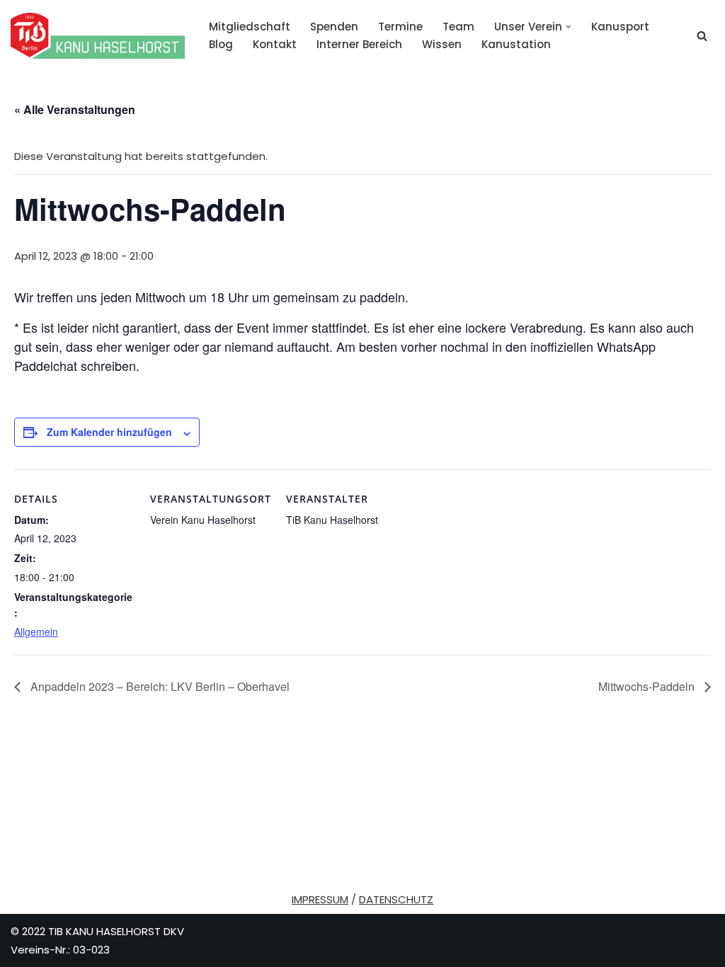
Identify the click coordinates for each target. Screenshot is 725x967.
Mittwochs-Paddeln (647, 686)
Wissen (442, 44)
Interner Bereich (359, 44)
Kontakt (275, 44)
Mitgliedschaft (249, 26)
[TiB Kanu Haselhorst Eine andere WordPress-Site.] (98, 36)
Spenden (334, 26)
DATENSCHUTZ (396, 899)
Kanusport (620, 26)
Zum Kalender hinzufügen (109, 432)
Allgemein (36, 631)
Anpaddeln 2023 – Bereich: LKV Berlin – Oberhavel (159, 686)
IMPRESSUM (320, 899)
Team (458, 26)
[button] (568, 27)
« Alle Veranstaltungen (74, 109)
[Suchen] (702, 35)
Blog (221, 44)
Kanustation (516, 44)
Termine (400, 26)
